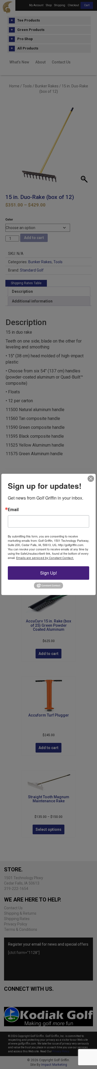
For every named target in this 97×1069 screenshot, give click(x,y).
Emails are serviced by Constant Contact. (45, 558)
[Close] (91, 478)
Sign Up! (48, 573)
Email (13, 510)
